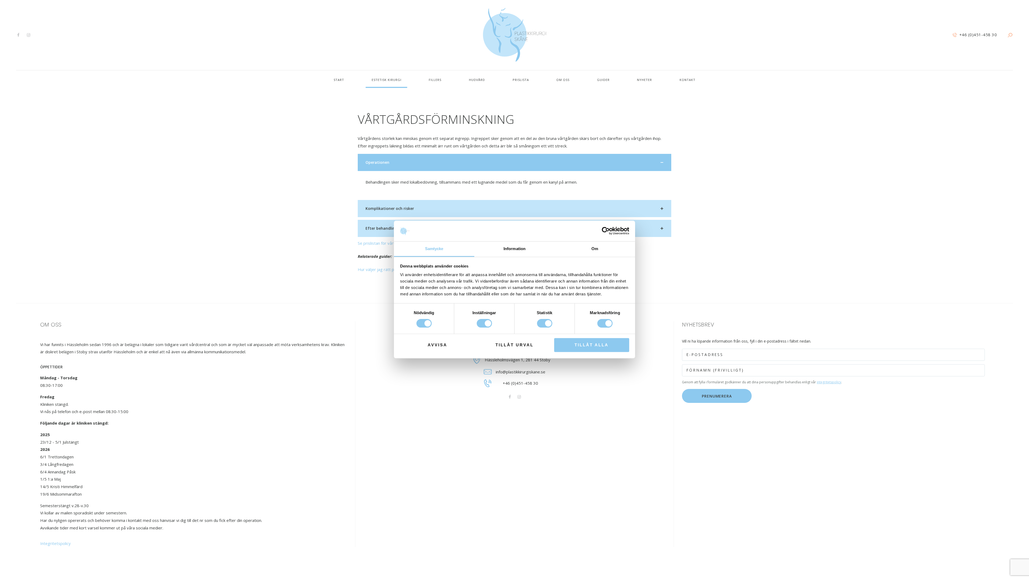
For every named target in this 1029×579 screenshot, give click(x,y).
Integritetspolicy (55, 543)
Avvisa (437, 345)
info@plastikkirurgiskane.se (520, 371)
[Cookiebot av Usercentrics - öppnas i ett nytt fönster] (605, 231)
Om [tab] (594, 248)
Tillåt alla (592, 345)
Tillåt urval (514, 345)
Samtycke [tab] (434, 248)
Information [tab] (514, 248)
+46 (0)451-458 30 (520, 383)
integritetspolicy (829, 382)
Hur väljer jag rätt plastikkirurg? (387, 269)
